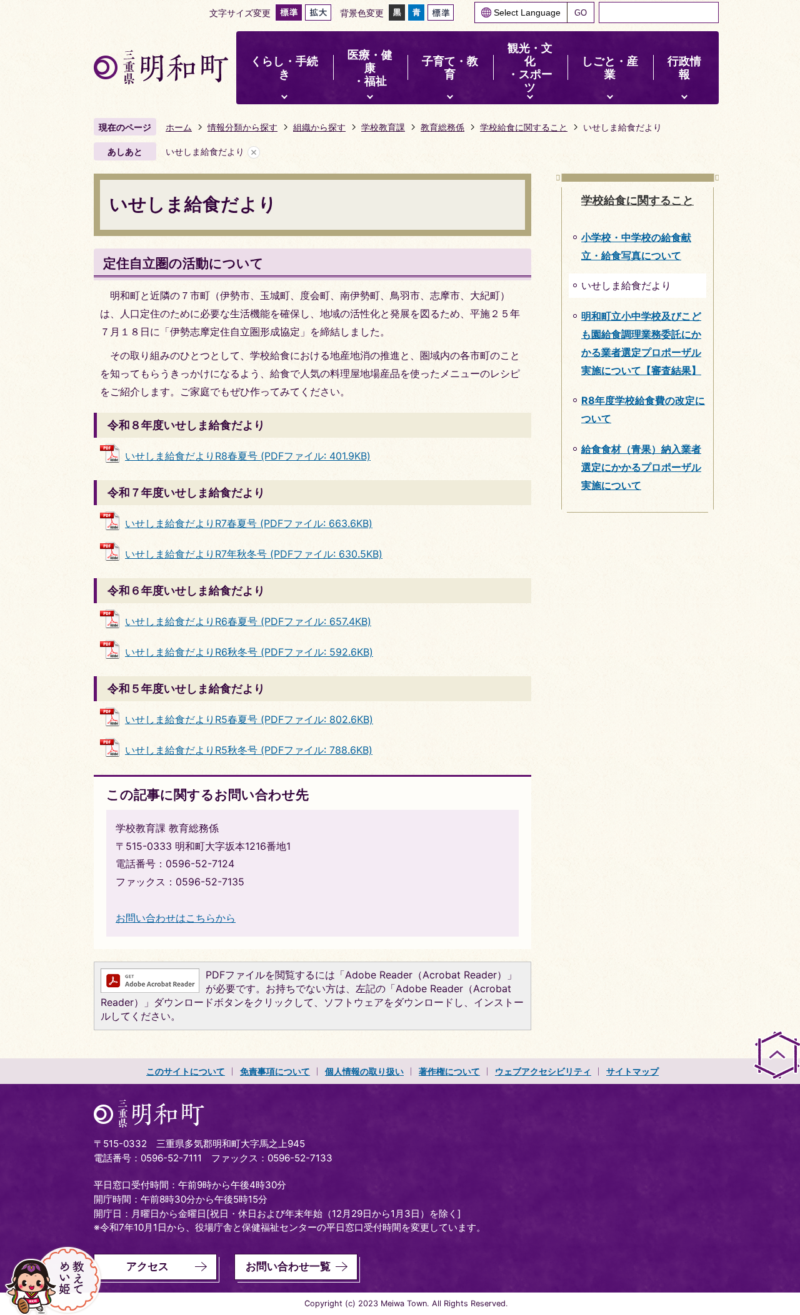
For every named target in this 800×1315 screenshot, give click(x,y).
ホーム (179, 127)
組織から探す (319, 127)
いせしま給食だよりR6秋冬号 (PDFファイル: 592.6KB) (249, 652)
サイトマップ (632, 1071)
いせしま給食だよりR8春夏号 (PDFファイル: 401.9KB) (248, 456)
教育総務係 (442, 127)
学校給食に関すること (524, 127)
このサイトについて (185, 1071)
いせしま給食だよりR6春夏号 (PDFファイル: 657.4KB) (248, 621)
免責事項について (275, 1071)
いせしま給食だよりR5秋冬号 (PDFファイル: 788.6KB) (248, 750)
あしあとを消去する (253, 152)
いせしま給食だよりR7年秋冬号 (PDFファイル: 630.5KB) (253, 554)
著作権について (449, 1071)
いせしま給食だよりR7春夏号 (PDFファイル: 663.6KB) (248, 523)
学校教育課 (383, 127)
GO (580, 12)
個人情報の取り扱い (364, 1071)
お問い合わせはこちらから (176, 918)
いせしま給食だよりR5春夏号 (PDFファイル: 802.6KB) (249, 719)
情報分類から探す (243, 127)
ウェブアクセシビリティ (543, 1071)
